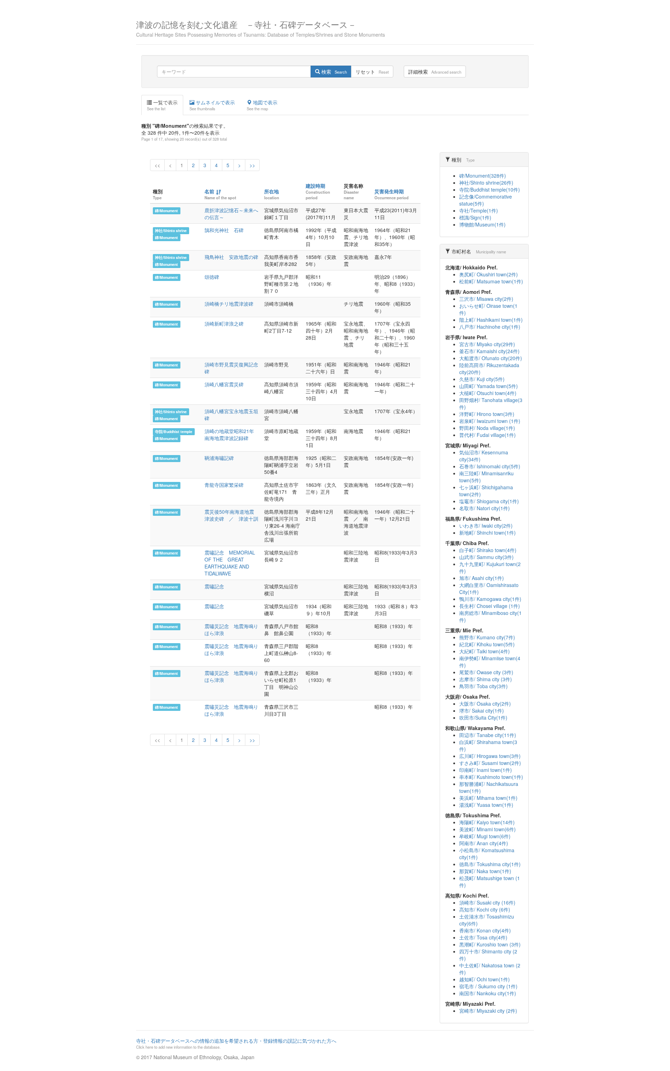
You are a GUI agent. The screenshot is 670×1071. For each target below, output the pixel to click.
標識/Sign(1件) (475, 217)
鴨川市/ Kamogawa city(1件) (490, 598)
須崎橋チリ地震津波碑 (228, 303)
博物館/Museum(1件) (482, 224)
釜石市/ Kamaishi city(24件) (489, 351)
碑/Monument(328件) (482, 175)
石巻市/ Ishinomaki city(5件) (489, 466)
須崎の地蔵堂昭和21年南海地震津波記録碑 (229, 434)
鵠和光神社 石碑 (224, 229)
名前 (209, 191)
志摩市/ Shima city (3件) (485, 679)
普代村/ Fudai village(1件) (487, 434)
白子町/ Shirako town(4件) (487, 549)
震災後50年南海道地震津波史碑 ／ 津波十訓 (231, 515)
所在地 (271, 191)
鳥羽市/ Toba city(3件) (483, 686)
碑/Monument (166, 210)
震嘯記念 (214, 586)
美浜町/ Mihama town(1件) (488, 797)
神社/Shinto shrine (171, 230)
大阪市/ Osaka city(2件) (485, 703)
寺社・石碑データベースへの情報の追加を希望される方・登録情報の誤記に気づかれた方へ (236, 1043)
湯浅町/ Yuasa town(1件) (486, 804)
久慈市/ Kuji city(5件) (482, 378)
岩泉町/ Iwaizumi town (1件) (489, 420)
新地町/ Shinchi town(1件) (487, 532)
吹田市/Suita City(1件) (483, 717)
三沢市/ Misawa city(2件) (486, 298)
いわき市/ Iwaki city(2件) (486, 525)
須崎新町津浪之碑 (224, 323)
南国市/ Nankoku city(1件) (487, 993)
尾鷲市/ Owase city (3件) (486, 672)
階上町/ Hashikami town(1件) (491, 319)
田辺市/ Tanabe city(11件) (487, 734)
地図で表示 (262, 105)
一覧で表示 (162, 105)
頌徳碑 (211, 276)
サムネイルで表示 (212, 105)
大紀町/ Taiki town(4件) (484, 651)
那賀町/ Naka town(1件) (485, 871)
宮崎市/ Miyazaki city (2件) (488, 1010)
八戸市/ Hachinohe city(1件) (489, 326)
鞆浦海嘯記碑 (219, 457)
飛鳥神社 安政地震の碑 (231, 256)
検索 (333, 71)
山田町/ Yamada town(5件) (488, 385)
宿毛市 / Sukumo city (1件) (488, 986)
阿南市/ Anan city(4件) (483, 843)
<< (157, 165)
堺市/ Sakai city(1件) (481, 710)
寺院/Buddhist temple (173, 431)
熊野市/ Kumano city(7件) (487, 637)
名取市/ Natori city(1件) (484, 508)
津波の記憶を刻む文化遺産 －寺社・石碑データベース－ (260, 27)
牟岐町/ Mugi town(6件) (485, 836)
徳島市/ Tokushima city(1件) (490, 864)
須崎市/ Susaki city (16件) (487, 902)
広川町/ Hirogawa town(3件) (490, 755)
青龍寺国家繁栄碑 (224, 484)
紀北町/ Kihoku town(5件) (487, 644)
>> (252, 165)
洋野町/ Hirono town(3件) (486, 413)
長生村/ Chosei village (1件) (489, 605)
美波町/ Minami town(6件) (487, 829)
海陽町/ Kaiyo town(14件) (487, 822)
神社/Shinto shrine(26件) (486, 182)
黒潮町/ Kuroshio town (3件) (490, 944)
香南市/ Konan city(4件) (485, 930)
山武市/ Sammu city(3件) (486, 556)
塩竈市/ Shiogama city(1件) (489, 501)
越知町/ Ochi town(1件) (484, 979)
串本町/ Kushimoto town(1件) (491, 776)
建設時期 (315, 185)
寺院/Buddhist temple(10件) (489, 189)
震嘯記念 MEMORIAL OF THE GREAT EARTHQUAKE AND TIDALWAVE (229, 563)
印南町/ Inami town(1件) (485, 769)
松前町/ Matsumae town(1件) (491, 281)
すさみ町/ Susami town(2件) (490, 762)
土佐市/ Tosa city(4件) (483, 937)
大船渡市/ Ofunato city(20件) (490, 358)
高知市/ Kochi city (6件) (484, 909)
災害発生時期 (389, 191)
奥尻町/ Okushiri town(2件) (488, 274)
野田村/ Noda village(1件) (487, 427)
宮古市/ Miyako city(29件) (487, 344)
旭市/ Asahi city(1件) (481, 577)
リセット (372, 71)
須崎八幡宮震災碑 (224, 384)
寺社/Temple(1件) (478, 210)
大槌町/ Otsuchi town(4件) (487, 392)
